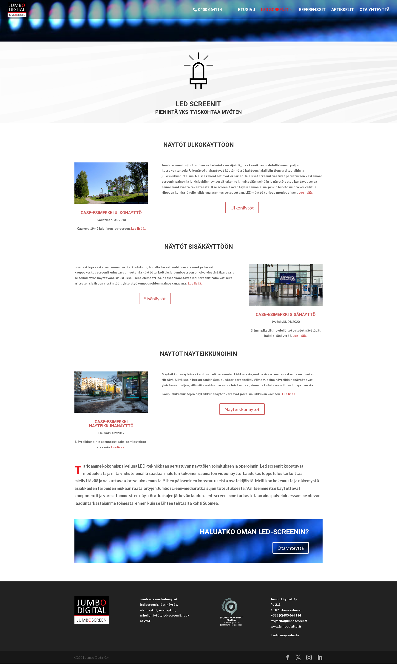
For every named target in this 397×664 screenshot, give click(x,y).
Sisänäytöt (155, 298)
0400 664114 (210, 10)
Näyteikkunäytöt (242, 409)
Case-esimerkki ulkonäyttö (111, 212)
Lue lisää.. (138, 228)
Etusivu (246, 10)
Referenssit (312, 10)
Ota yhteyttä (375, 10)
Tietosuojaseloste (285, 635)
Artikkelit (342, 10)
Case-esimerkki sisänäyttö (286, 314)
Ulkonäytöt (242, 207)
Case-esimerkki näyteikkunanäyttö (111, 423)
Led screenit (275, 10)
